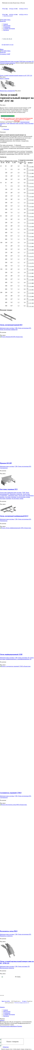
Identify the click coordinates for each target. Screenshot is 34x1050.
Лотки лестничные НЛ (24, 328)
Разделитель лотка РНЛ (8, 931)
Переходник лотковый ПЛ (7, 90)
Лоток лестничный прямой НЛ (11, 325)
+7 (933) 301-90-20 (7, 39)
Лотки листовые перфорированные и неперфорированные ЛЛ (17, 658)
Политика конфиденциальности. (21, 1002)
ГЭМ (20, 61)
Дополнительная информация (8, 1026)
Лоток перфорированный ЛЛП (11, 654)
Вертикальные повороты (7, 968)
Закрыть (2, 1007)
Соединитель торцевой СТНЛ (10, 793)
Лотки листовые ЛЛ (28, 61)
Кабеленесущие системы (12, 61)
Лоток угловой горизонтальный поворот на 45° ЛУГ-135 (16, 75)
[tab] (18, 129)
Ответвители (3, 520)
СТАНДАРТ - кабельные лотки (9, 495)
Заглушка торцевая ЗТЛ (8, 489)
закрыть (2, 1020)
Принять (19, 1026)
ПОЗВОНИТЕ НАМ (7, 45)
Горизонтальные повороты (7, 63)
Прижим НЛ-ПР (6, 463)
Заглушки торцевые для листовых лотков (11, 498)
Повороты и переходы (16, 494)
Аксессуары (3, 492)
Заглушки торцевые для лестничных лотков (17, 497)
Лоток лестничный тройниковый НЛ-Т (14, 516)
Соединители (4, 468)
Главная (2, 61)
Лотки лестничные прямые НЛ (8, 329)
